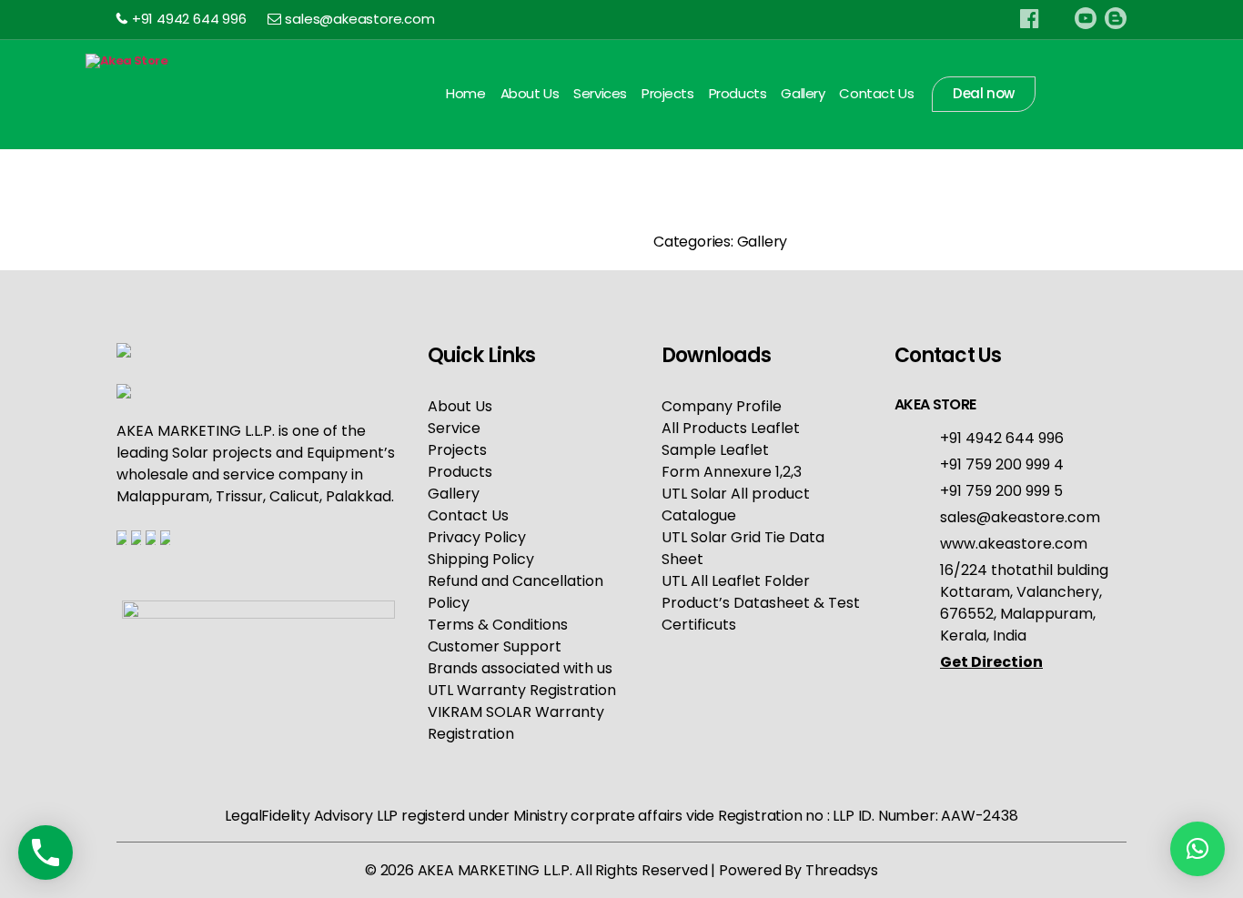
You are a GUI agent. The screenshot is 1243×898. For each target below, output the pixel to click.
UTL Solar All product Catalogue (736, 504)
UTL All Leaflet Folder (736, 580)
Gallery (802, 94)
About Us (530, 94)
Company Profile (722, 406)
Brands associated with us (520, 668)
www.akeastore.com (1013, 543)
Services (600, 94)
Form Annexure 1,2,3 (732, 471)
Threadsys (841, 870)
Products (738, 94)
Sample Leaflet (715, 449)
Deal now (984, 93)
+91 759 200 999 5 (1001, 490)
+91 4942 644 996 (189, 18)
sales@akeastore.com (359, 18)
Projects (668, 94)
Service (454, 428)
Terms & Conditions (498, 624)
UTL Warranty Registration (522, 690)
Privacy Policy (477, 537)
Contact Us (876, 94)
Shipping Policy (481, 559)
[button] (1197, 849)
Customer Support (494, 646)
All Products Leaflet (731, 428)
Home (465, 94)
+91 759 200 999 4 (1002, 464)
